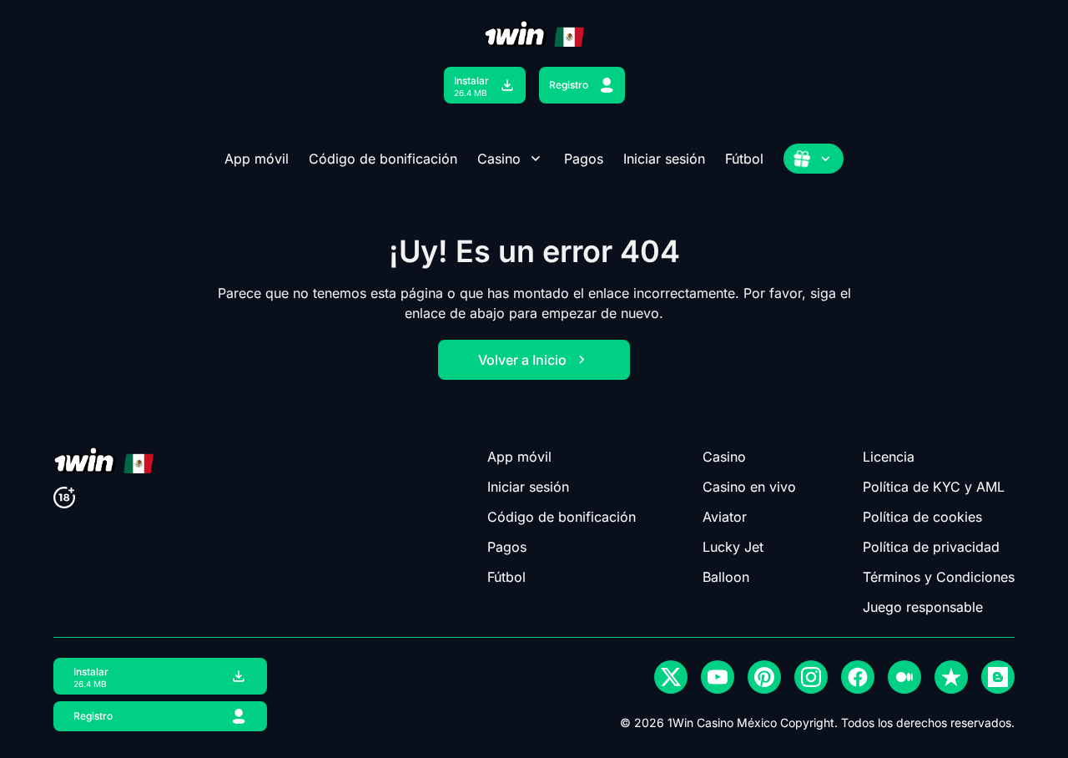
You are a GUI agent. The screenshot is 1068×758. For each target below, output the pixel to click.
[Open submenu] (535, 158)
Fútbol (744, 158)
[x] (671, 677)
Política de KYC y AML (934, 486)
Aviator (725, 516)
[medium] (904, 677)
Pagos (583, 158)
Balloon (726, 576)
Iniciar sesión (664, 158)
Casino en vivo (749, 486)
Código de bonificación (383, 158)
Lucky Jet (733, 546)
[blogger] (998, 677)
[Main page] (534, 33)
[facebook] (857, 677)
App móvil (256, 158)
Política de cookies (922, 516)
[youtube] (717, 677)
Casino (499, 158)
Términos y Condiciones (939, 576)
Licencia (888, 456)
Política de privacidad (931, 546)
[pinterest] (764, 677)
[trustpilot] (951, 677)
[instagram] (811, 677)
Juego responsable (923, 607)
